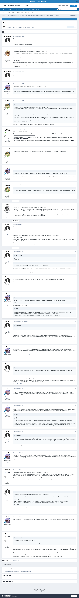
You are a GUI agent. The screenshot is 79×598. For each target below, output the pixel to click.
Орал (7, 83)
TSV (7, 204)
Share (64, 26)
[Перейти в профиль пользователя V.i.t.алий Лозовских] (7, 106)
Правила (13, 12)
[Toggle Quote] (14, 88)
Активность (10, 9)
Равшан (7, 49)
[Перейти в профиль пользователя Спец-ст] (7, 255)
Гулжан (7, 224)
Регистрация (73, 5)
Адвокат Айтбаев (7, 130)
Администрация (20, 12)
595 (8, 214)
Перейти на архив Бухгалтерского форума (31, 9)
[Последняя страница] (10, 32)
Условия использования (12, 596)
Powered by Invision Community (39, 591)
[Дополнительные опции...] (75, 36)
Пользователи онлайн (29, 12)
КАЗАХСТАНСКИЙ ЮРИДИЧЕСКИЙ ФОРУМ (15, 5)
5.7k (8, 93)
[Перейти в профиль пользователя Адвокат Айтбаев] (7, 134)
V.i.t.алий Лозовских (7, 101)
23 (8, 59)
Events (8, 12)
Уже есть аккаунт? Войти (63, 5)
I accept (74, 595)
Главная (4, 9)
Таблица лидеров (17, 9)
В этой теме (71, 9)
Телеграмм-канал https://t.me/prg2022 (38, 1)
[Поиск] (76, 9)
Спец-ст (7, 251)
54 (8, 261)
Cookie (43, 589)
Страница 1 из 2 (15, 31)
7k (8, 160)
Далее (7, 31)
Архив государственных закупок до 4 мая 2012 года (23, 27)
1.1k (8, 140)
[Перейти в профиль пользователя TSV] (7, 208)
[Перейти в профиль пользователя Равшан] (7, 53)
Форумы (3, 12)
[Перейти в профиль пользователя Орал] (7, 87)
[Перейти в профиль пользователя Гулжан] (7, 228)
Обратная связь (37, 589)
